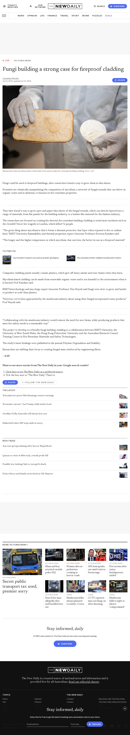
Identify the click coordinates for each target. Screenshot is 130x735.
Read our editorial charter (84, 682)
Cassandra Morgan (11, 78)
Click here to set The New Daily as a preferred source (34, 372)
